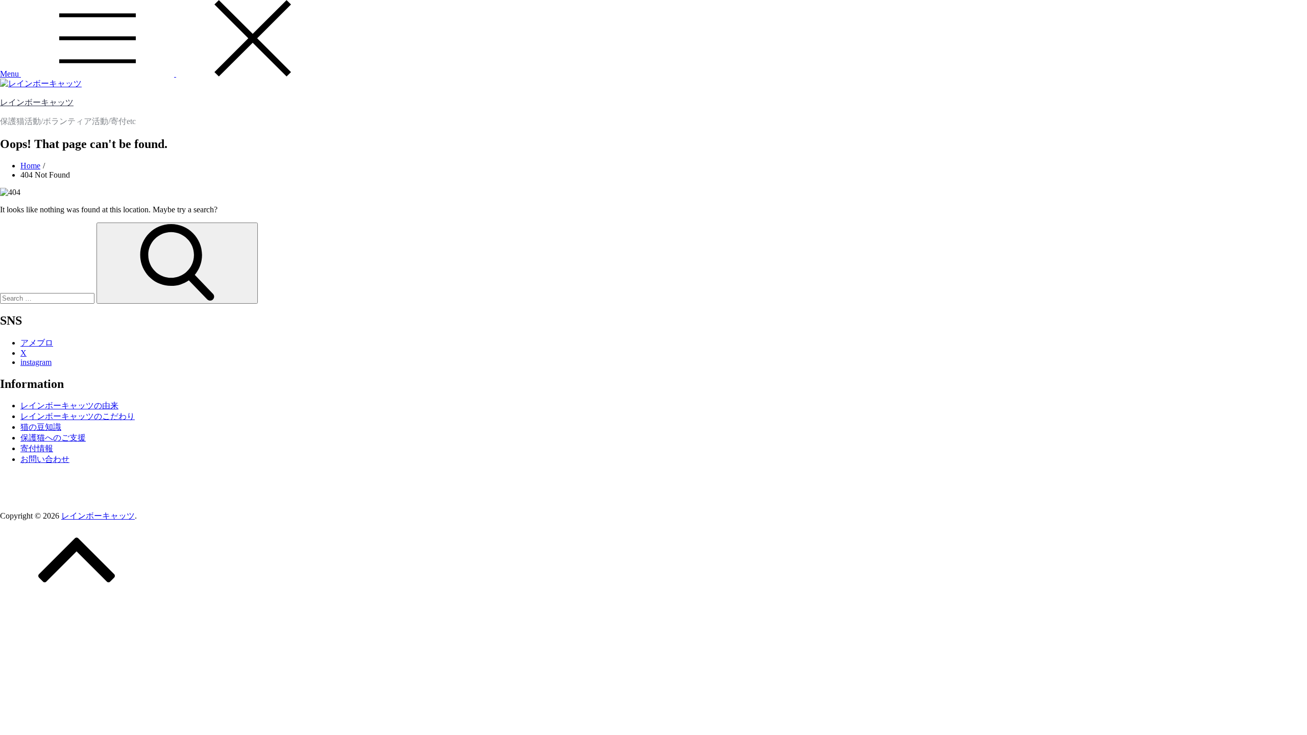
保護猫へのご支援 (53, 437)
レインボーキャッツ (37, 102)
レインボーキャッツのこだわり (77, 416)
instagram (36, 362)
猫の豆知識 (40, 427)
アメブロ (36, 342)
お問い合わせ (44, 459)
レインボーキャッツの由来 (69, 405)
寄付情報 (36, 448)
